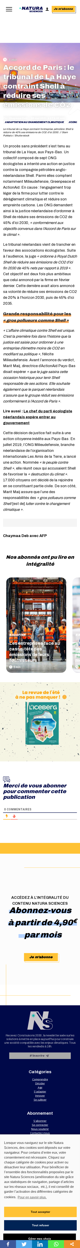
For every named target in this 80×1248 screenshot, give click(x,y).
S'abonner (40, 1121)
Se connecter (40, 1125)
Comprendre (40, 1079)
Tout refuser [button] (40, 1225)
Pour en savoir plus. (32, 1197)
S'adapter (17, 634)
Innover (40, 1095)
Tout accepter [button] (40, 1211)
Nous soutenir (40, 1129)
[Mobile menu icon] (8, 9)
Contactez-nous (40, 1133)
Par (15, 118)
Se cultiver (40, 1099)
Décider (40, 1083)
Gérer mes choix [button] (39, 1238)
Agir (40, 1087)
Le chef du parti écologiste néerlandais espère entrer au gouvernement (37, 417)
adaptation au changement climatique (35, 122)
